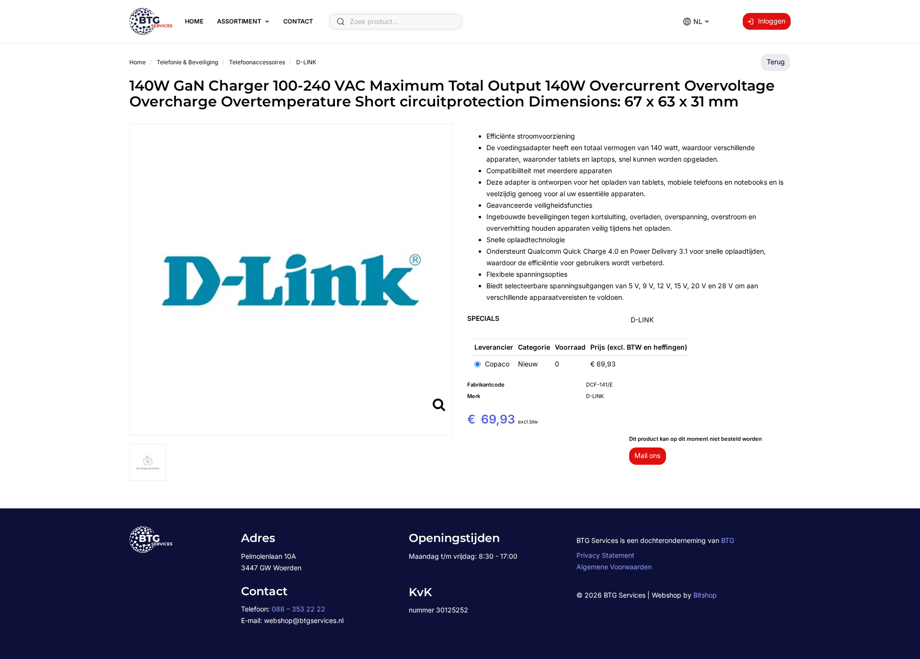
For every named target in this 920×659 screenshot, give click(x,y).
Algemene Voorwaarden (614, 567)
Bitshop (705, 595)
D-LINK (642, 320)
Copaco (496, 364)
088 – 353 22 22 (298, 609)
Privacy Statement (605, 555)
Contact (298, 21)
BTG (727, 540)
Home (194, 21)
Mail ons (647, 455)
